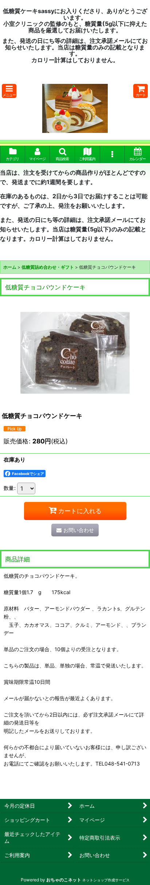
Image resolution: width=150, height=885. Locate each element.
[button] (9, 91)
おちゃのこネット (63, 879)
